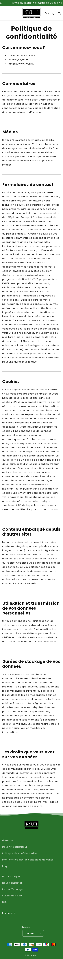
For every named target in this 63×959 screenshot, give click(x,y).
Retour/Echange (12, 889)
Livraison (7, 840)
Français (30, 933)
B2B (4, 902)
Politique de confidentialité (19, 853)
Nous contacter (12, 882)
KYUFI (35, 955)
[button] (52, 13)
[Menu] (3, 13)
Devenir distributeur (14, 846)
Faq (4, 866)
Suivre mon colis (12, 895)
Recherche (8, 913)
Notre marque (11, 876)
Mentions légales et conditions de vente (28, 859)
